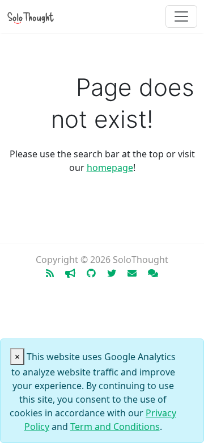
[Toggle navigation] (181, 16)
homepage (110, 167)
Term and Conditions (115, 426)
